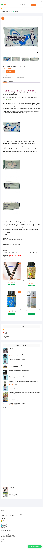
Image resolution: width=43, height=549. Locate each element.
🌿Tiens (8, 8)
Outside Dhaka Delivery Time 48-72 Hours (8, 536)
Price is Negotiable (20, 77)
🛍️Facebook (16, 11)
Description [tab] (5, 81)
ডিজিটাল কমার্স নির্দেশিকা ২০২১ (5, 541)
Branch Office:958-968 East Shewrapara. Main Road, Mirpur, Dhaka (12, 514)
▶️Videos (3, 8)
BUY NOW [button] (11, 284)
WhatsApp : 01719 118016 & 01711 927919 (8, 515)
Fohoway (8, 75)
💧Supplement (31, 8)
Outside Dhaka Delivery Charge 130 (7, 534)
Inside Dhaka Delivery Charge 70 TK (7, 532)
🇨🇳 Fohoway (14, 8)
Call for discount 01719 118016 (10, 77)
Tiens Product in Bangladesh (25, 546)
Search (33, 5)
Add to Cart (10, 71)
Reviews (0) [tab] (11, 81)
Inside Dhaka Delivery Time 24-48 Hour (7, 535)
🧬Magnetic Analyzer (6, 11)
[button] (37, 36)
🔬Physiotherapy (23, 8)
